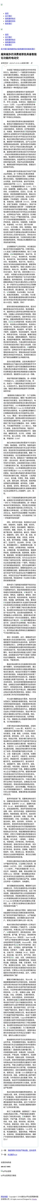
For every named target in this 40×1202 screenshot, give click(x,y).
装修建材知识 (10, 18)
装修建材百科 (10, 21)
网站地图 (4, 1197)
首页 (7, 13)
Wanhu (34, 1199)
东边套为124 (12, 1155)
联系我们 (8, 24)
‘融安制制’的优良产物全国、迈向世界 (22, 1150)
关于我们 (8, 16)
